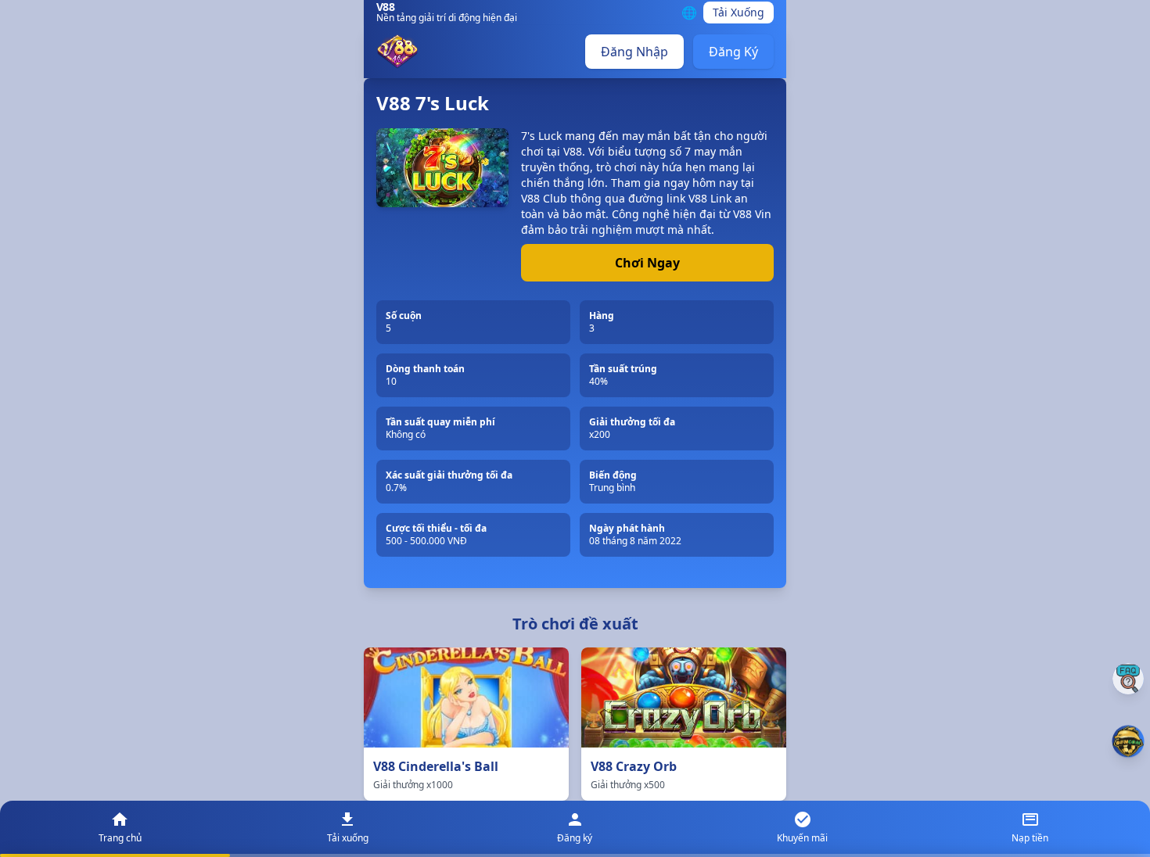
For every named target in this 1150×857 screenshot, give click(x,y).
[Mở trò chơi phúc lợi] (1128, 741)
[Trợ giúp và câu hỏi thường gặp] (1128, 678)
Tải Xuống (738, 12)
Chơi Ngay (647, 262)
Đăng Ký (733, 51)
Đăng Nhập (634, 51)
